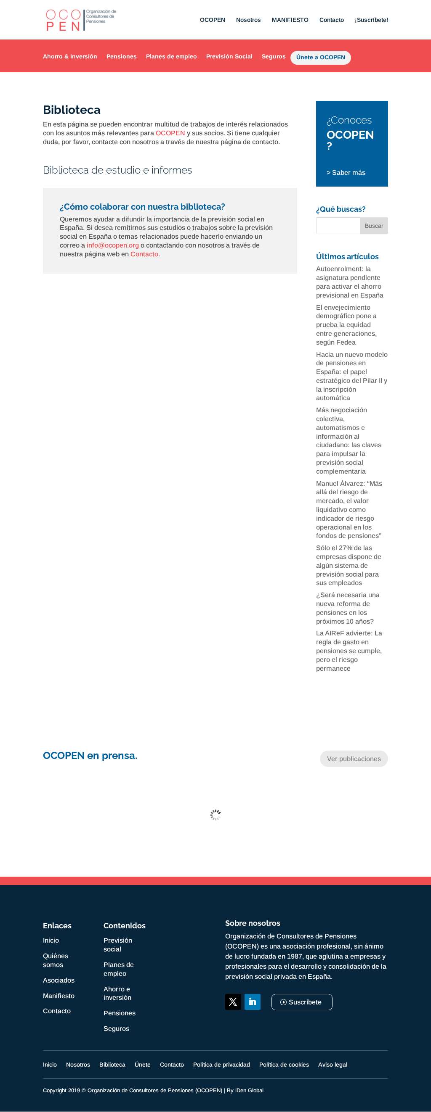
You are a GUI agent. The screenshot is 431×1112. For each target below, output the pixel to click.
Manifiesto (58, 995)
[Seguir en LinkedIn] (253, 1002)
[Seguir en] (233, 1021)
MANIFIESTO (290, 20)
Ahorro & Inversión (70, 56)
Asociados (58, 980)
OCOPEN (212, 20)
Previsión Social (229, 56)
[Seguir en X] (233, 1002)
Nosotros (248, 20)
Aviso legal (332, 1065)
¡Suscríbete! (371, 20)
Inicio (51, 940)
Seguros (274, 56)
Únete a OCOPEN (320, 59)
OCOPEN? (350, 140)
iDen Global (249, 1090)
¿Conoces (349, 120)
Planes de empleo (171, 56)
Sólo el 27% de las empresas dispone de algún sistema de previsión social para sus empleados (348, 565)
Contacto (331, 20)
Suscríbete (305, 1002)
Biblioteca (112, 1065)
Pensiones (121, 56)
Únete (143, 1065)
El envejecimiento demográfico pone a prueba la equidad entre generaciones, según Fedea (346, 325)
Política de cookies (284, 1065)
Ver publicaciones (354, 758)
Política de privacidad (221, 1065)
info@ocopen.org (113, 245)
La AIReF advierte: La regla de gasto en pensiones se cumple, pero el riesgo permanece (349, 651)
